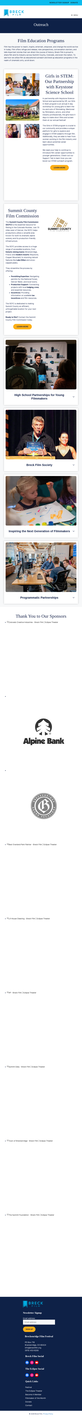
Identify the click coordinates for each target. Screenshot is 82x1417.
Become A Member (33, 1394)
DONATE (74, 3)
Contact (28, 1405)
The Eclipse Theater (33, 1391)
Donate (28, 1402)
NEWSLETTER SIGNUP (59, 3)
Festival (28, 1387)
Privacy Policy (48, 1414)
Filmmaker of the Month (35, 1398)
